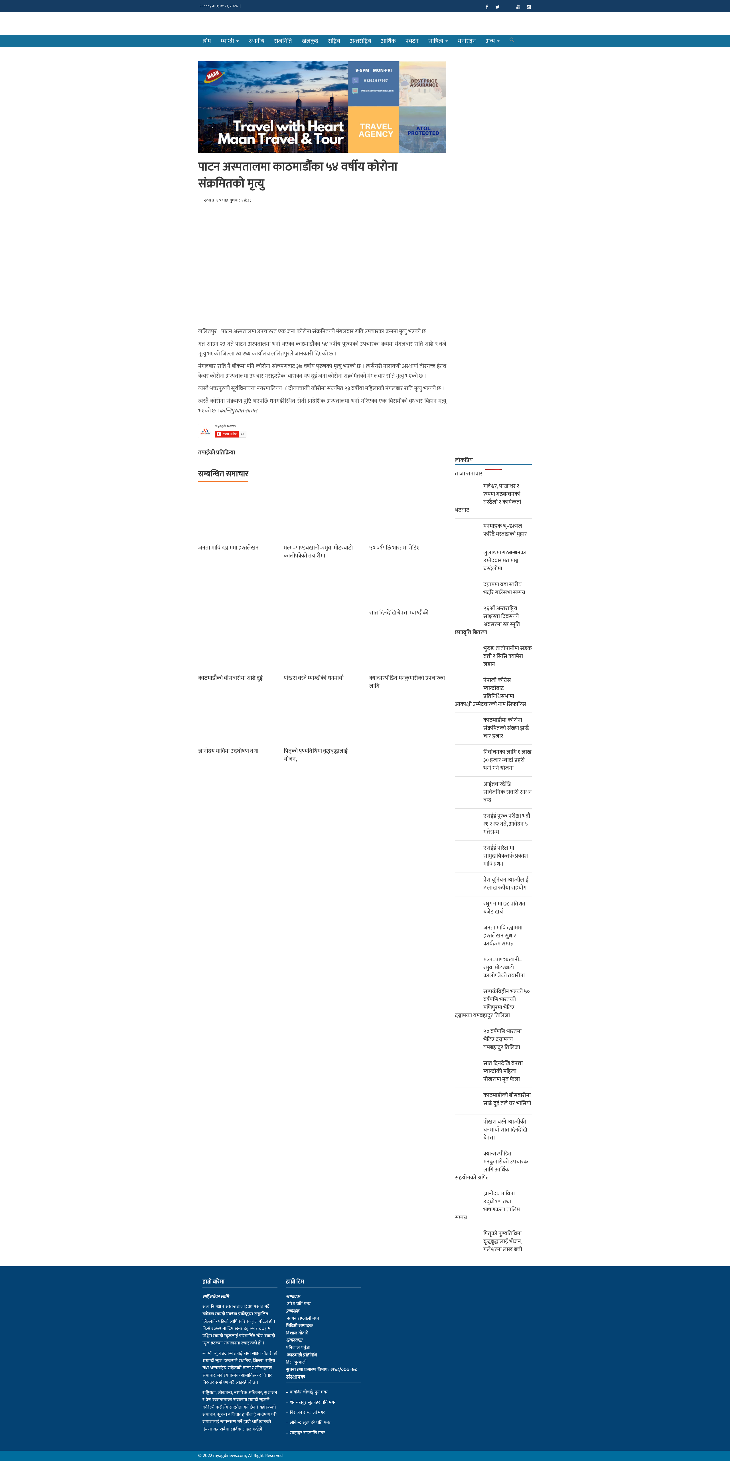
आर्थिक (388, 41)
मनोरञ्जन (467, 41)
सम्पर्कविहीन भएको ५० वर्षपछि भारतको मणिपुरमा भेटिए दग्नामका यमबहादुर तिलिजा (492, 1003)
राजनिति (283, 41)
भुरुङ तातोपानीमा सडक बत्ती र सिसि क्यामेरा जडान (507, 656)
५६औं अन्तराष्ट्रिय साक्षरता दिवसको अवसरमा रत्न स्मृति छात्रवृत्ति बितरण (487, 620)
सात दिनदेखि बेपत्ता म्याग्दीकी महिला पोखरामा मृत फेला (503, 1071)
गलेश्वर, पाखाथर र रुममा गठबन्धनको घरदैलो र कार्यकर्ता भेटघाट (488, 498)
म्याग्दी (228, 41)
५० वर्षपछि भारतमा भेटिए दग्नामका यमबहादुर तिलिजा (502, 1039)
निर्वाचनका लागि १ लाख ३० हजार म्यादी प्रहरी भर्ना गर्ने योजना (507, 760)
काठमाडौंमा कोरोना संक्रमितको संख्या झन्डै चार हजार (506, 728)
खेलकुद (310, 41)
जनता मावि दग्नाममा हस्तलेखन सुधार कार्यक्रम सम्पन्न (502, 936)
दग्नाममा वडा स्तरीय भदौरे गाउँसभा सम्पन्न (504, 588)
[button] (512, 41)
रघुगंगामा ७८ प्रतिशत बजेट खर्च (504, 908)
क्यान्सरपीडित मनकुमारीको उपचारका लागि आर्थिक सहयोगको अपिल (492, 1166)
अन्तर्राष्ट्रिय (360, 41)
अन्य (491, 41)
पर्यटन (412, 41)
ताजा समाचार (468, 474)
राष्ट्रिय (334, 41)
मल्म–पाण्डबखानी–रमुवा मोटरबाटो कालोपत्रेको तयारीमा (318, 552)
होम (207, 41)
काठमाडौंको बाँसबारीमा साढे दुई (230, 678)
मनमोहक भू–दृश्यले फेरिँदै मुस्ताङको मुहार (505, 530)
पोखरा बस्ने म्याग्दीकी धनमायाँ (314, 678)
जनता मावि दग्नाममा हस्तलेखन (228, 548)
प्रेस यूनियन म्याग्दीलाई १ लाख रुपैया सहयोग (505, 884)
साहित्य (436, 41)
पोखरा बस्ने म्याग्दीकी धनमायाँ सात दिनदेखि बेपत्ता (505, 1130)
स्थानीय (256, 41)
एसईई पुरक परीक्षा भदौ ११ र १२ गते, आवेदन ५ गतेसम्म (506, 824)
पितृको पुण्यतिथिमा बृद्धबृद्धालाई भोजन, (316, 755)
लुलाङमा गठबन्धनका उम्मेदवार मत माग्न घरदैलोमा (504, 560)
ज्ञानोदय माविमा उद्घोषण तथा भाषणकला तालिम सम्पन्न (487, 1205)
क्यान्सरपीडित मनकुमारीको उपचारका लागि (407, 682)
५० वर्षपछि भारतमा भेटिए (394, 548)
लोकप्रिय (464, 460)
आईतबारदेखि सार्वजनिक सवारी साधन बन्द (507, 792)
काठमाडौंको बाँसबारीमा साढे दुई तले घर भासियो (507, 1099)
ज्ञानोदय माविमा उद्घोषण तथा (228, 751)
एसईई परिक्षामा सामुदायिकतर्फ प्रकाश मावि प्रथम (505, 856)
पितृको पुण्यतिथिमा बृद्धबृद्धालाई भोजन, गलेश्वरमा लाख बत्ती (502, 1241)
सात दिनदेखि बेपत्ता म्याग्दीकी (399, 613)
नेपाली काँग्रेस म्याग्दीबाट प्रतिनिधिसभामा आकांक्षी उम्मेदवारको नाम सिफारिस (490, 692)
